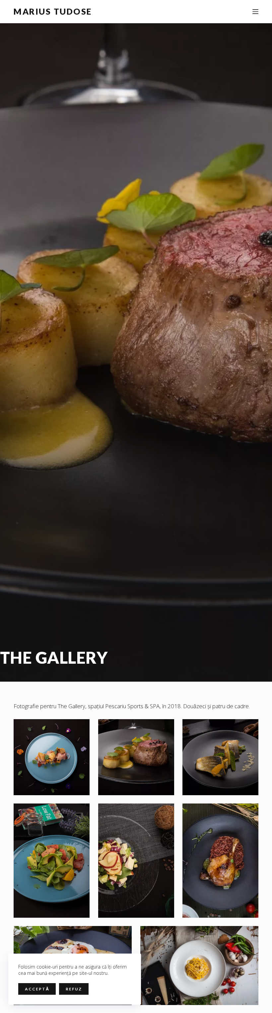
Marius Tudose (53, 11)
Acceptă (37, 988)
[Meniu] (255, 12)
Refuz (74, 988)
